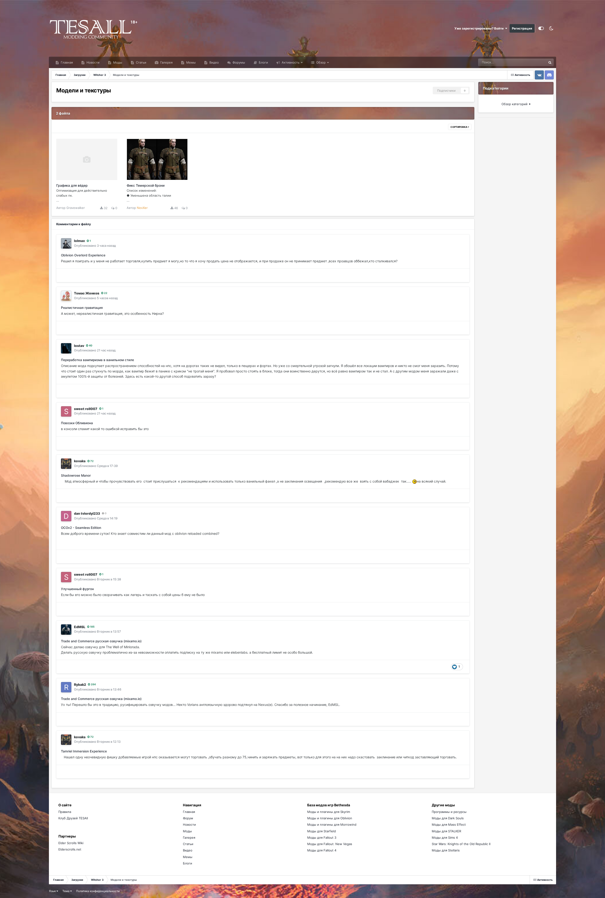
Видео (213, 62)
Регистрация (522, 28)
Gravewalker (75, 208)
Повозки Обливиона (77, 423)
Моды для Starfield (321, 831)
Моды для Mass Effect (449, 824)
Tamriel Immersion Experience (84, 751)
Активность (290, 62)
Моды (117, 62)
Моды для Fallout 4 (321, 850)
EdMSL (79, 627)
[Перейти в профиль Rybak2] (66, 687)
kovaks (80, 461)
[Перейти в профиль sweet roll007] (66, 411)
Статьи (140, 62)
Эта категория (530, 62)
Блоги (263, 62)
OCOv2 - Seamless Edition (81, 528)
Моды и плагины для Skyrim (328, 812)
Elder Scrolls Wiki (70, 843)
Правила (64, 812)
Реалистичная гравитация (82, 308)
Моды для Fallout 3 (321, 837)
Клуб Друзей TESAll (73, 818)
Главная (66, 62)
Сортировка (459, 126)
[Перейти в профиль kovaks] (66, 463)
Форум (188, 818)
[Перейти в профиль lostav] (66, 348)
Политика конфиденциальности (98, 891)
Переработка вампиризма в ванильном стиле (97, 360)
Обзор (320, 62)
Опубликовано (95, 245)
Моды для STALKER (446, 831)
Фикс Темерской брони (145, 185)
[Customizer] (541, 28)
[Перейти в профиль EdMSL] (66, 629)
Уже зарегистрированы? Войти (479, 28)
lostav (79, 346)
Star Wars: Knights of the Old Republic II (461, 844)
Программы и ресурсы (449, 812)
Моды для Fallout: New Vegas (329, 844)
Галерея (166, 62)
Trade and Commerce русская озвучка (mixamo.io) (101, 641)
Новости (92, 62)
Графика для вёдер (72, 185)
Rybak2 (80, 684)
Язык (52, 891)
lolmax (79, 241)
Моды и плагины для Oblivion (329, 818)
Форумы (238, 62)
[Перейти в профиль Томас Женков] (66, 296)
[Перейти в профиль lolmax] (66, 243)
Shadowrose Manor (76, 475)
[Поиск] (550, 62)
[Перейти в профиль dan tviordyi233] (66, 516)
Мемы (190, 62)
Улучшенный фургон (77, 589)
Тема (66, 891)
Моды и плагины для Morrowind (331, 824)
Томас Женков (86, 293)
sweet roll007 (85, 409)
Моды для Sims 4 (445, 837)
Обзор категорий (515, 104)
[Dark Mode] (551, 28)
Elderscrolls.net (69, 849)
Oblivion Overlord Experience (83, 255)
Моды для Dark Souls (448, 818)
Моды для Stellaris (446, 850)
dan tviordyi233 (87, 513)
